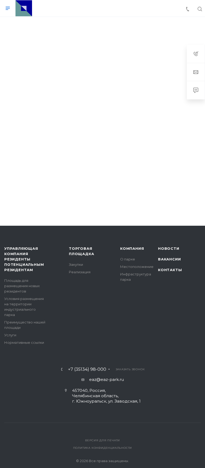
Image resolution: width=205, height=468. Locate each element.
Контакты (170, 270)
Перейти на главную (102, 176)
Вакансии (169, 259)
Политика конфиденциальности (102, 448)
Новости (168, 248)
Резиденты (17, 259)
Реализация (79, 272)
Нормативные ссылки (24, 342)
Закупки (76, 264)
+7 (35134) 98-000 (87, 369)
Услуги (10, 335)
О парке (127, 259)
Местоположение (136, 266)
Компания (132, 248)
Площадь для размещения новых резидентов (22, 285)
